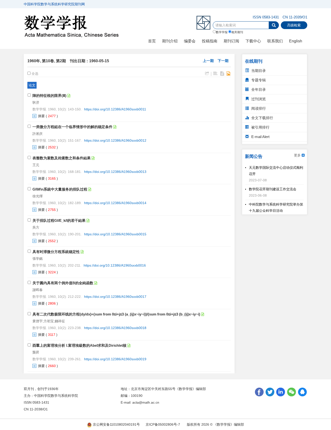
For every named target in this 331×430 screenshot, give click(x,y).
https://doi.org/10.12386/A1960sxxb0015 (115, 234)
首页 (152, 41)
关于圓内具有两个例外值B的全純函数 (62, 283)
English (295, 41)
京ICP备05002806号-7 (163, 424)
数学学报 (222, 32)
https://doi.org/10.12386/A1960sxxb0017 (115, 297)
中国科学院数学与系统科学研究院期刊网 (54, 4)
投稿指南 (209, 41)
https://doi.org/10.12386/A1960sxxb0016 (115, 265)
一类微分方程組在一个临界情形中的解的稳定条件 (72, 127)
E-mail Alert (259, 137)
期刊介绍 (170, 41)
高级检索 (294, 25)
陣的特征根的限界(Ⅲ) (49, 95)
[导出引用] (207, 73)
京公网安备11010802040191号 (116, 424)
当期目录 (258, 71)
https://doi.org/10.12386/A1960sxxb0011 (115, 109)
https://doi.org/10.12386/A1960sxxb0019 (115, 359)
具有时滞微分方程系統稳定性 (56, 252)
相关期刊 (237, 32)
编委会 (190, 41)
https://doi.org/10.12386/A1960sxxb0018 (115, 328)
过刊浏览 (258, 99)
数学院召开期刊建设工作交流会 (272, 187)
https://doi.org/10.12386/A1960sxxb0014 (115, 203)
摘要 (41, 116)
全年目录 (258, 89)
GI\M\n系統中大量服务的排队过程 (59, 189)
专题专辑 (258, 80)
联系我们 (275, 41)
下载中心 (253, 41)
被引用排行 (259, 127)
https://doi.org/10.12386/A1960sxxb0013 (115, 172)
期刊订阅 (231, 41)
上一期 (208, 61)
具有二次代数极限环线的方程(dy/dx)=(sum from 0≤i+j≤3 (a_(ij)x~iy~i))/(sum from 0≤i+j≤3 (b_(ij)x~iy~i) (116, 314)
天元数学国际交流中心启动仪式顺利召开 (276, 169)
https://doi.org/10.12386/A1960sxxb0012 (115, 140)
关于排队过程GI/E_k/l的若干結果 (59, 220)
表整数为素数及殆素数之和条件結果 (61, 158)
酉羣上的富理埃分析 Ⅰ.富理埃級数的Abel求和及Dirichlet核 (79, 345)
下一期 (223, 61)
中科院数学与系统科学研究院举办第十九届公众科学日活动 (276, 206)
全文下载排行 (261, 118)
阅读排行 (258, 108)
